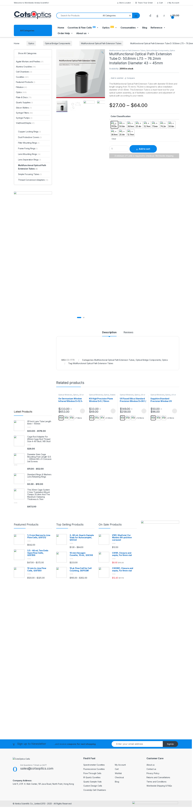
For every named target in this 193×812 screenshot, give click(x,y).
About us (151, 765)
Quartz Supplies (24, 102)
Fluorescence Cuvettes (94, 769)
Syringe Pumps (24, 118)
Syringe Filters (24, 113)
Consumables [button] (128, 27)
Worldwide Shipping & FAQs (159, 786)
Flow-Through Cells (92, 773)
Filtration (21, 87)
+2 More (170, 418)
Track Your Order (145, 3)
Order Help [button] (64, 33)
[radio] (114, 124)
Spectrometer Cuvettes (94, 765)
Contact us (151, 769)
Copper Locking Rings (29, 131)
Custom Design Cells (92, 786)
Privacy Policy (153, 773)
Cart (161, 3)
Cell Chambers (24, 71)
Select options (81, 411)
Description (109, 332)
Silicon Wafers (24, 107)
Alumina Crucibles (26, 66)
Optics (108, 27)
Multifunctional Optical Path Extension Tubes (101, 43)
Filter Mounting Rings (28, 143)
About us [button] (81, 33)
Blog (144, 27)
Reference (156, 27)
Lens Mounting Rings (29, 154)
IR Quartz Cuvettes (91, 777)
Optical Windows (65, 395)
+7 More (78, 418)
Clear (114, 139)
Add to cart (144, 149)
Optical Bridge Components (57, 43)
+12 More (140, 418)
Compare (131, 78)
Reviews (128, 332)
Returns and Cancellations (158, 777)
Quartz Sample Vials (92, 781)
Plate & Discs (24, 97)
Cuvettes (22, 77)
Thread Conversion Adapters (33, 180)
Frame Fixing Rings (28, 148)
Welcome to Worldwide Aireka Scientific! (31, 3)
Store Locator (125, 3)
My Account (174, 3)
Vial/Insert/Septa (25, 123)
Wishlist (118, 773)
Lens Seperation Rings (29, 159)
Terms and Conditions (156, 781)
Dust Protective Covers (30, 137)
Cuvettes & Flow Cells (81, 27)
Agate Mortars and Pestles (29, 61)
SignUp (170, 744)
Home (61, 27)
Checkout (119, 777)
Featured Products (25, 82)
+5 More (108, 418)
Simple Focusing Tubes (30, 174)
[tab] (109, 333)
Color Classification (121, 116)
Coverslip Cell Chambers (94, 790)
